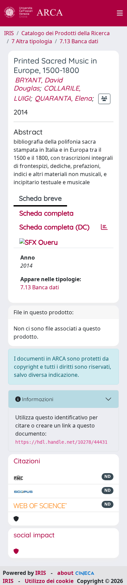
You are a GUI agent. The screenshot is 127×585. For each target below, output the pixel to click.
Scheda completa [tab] (46, 213)
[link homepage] (37, 13)
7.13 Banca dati (79, 41)
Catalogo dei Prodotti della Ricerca (65, 33)
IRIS (9, 33)
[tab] (104, 227)
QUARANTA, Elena (63, 98)
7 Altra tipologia (32, 41)
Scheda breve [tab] (40, 198)
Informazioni (37, 399)
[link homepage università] (93, 13)
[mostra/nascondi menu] (120, 13)
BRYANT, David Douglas (38, 84)
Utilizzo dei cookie (49, 581)
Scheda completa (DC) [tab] (54, 227)
